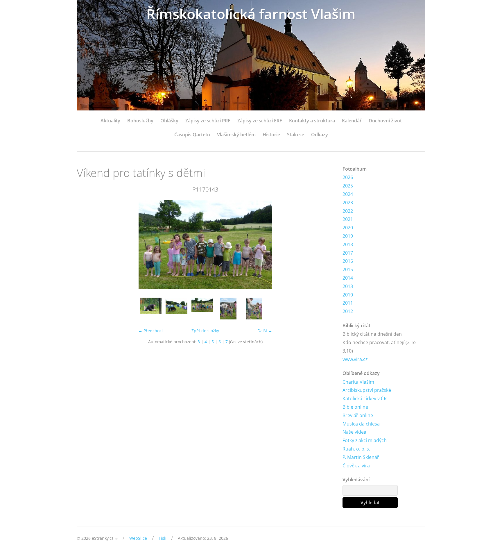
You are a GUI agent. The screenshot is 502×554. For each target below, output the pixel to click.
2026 (348, 177)
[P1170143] (202, 308)
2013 (348, 286)
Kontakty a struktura (312, 120)
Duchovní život (385, 120)
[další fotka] (324, 244)
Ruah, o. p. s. (356, 449)
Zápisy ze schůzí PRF (207, 120)
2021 (348, 219)
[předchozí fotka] (86, 244)
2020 (348, 227)
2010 (348, 295)
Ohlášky (169, 120)
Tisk (162, 538)
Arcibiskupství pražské (367, 390)
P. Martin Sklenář (361, 457)
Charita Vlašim (358, 382)
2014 (348, 278)
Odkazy (319, 134)
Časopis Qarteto (192, 134)
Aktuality (110, 120)
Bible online (355, 407)
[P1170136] (151, 308)
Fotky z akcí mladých (365, 440)
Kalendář (352, 120)
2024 (348, 194)
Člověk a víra (356, 465)
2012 (348, 311)
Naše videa (354, 432)
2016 (348, 261)
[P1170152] (254, 308)
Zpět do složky (205, 330)
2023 (348, 202)
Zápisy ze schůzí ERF (259, 120)
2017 (348, 253)
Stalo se (295, 134)
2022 (348, 211)
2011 (348, 303)
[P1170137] (176, 308)
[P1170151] (228, 308)
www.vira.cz (355, 359)
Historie (271, 134)
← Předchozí (150, 330)
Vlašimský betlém (236, 134)
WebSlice (138, 538)
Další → (264, 330)
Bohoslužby (140, 120)
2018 (348, 244)
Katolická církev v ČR (365, 398)
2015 (348, 269)
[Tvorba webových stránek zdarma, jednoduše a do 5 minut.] (117, 538)
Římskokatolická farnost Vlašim (251, 13)
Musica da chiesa (361, 424)
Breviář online (358, 415)
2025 (348, 186)
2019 (348, 236)
